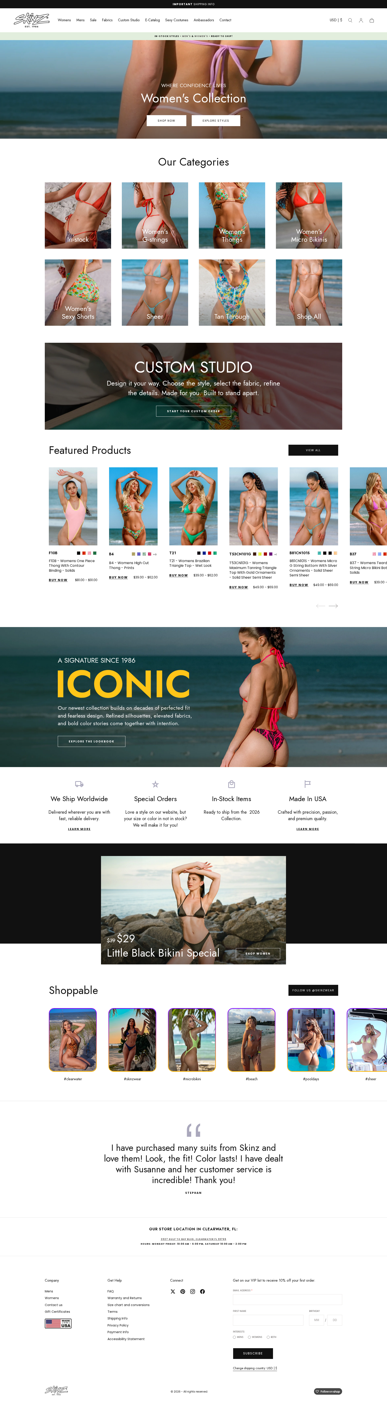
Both (193, 742)
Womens (176, 742)
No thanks (193, 772)
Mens (159, 742)
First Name (158, 705)
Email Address (162, 684)
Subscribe (193, 758)
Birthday (210, 705)
